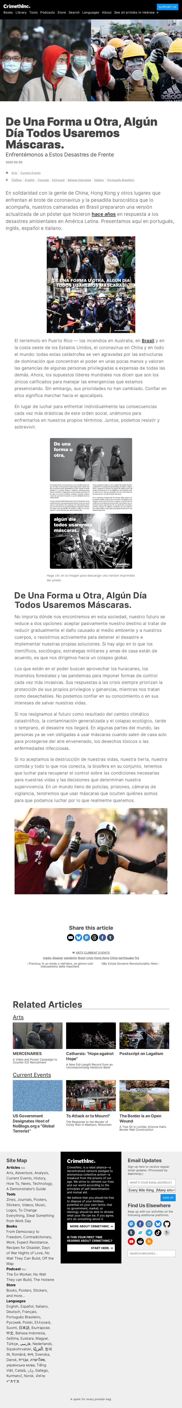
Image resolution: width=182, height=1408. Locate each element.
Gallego (41, 1370)
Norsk (29, 1376)
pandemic (70, 958)
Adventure (24, 1173)
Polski (28, 1322)
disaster (57, 958)
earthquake (126, 958)
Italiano (99, 180)
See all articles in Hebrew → (136, 12)
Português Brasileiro (120, 180)
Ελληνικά (58, 180)
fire (137, 958)
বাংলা (30, 1354)
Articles (13, 1167)
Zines (10, 1199)
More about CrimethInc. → (91, 1226)
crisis (89, 958)
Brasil (148, 340)
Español (27, 1306)
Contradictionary (37, 1237)
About (106, 12)
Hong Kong (101, 958)
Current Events (30, 173)
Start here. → (102, 1248)
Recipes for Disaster (23, 1247)
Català (20, 1370)
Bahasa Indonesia (79, 180)
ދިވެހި (30, 1370)
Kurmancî (14, 1376)
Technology (42, 1183)
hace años (104, 214)
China (114, 958)
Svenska (42, 1354)
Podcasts (47, 12)
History (39, 1178)
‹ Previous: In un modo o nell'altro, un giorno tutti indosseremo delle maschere (60, 965)
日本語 (24, 1328)
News (26, 1183)
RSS (23, 1168)
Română (18, 1354)
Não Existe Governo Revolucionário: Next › (130, 963)
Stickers (13, 1205)
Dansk (11, 1360)
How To (12, 1183)
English (29, 180)
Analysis (41, 1173)
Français (43, 180)
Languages (91, 12)
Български (40, 1328)
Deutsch (13, 1312)
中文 (10, 1333)
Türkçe (12, 1344)
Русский (13, 1322)
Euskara (27, 1338)
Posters (40, 1199)
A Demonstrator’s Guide (26, 1189)
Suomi (11, 1328)
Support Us (167, 7)
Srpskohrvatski (18, 1349)
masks (47, 958)
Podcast (13, 1269)
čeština (17, 180)
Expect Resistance (32, 1242)
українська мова (20, 1365)
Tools (33, 12)
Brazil (81, 958)
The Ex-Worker (18, 1274)
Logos (11, 1210)
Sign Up (168, 1197)
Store (62, 12)
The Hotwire (43, 1280)
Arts (14, 173)
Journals (24, 1199)
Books (8, 12)
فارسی (25, 1344)
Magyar (42, 1338)
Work (10, 1242)
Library (21, 12)
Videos (27, 1205)
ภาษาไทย (37, 1360)
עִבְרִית (23, 1360)
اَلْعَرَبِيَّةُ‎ (38, 1349)
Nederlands (42, 1344)
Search (74, 12)
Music (40, 1205)
